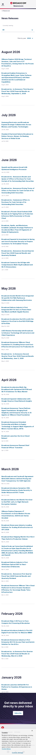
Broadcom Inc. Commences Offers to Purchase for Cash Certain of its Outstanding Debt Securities (15, 202)
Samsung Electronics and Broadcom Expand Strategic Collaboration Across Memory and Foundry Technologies (16, 124)
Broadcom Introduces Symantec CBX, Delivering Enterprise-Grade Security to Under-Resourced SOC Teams (16, 490)
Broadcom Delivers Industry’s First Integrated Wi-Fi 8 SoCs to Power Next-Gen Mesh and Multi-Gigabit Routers (16, 310)
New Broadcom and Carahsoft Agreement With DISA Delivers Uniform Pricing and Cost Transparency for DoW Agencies (17, 479)
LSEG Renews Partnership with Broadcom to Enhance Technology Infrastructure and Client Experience (17, 333)
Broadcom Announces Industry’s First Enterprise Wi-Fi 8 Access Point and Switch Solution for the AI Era (18, 642)
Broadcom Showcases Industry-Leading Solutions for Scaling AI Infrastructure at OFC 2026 (17, 527)
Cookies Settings (17, 752)
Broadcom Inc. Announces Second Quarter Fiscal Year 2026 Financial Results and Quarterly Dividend (17, 253)
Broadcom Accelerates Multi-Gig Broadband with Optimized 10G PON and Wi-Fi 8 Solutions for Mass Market (16, 389)
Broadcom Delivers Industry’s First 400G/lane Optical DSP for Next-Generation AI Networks (14, 564)
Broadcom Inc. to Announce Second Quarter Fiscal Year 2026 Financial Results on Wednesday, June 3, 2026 (17, 356)
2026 (29, 38)
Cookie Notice (6, 749)
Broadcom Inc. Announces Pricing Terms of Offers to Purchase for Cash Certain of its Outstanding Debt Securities (17, 190)
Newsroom (18, 6)
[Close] (32, 730)
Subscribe (18, 713)
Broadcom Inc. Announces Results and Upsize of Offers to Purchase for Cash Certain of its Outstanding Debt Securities (17, 179)
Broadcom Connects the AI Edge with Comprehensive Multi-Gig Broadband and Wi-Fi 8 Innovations (17, 265)
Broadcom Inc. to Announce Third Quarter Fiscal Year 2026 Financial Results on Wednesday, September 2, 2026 (17, 91)
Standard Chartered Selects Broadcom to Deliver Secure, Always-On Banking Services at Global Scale (17, 136)
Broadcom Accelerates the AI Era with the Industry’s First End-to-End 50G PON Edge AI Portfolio (17, 321)
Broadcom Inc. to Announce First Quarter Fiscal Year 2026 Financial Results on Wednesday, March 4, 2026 (17, 654)
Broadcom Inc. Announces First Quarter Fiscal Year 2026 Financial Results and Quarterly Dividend (16, 576)
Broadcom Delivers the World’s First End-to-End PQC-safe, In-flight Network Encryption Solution (17, 502)
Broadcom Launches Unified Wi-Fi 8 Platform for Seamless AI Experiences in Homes (16, 687)
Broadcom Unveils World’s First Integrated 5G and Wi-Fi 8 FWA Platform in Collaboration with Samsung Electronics (17, 298)
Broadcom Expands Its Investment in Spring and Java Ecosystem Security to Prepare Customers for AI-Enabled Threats (17, 241)
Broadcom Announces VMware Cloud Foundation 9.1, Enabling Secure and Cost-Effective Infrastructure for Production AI (17, 344)
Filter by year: (22, 38)
